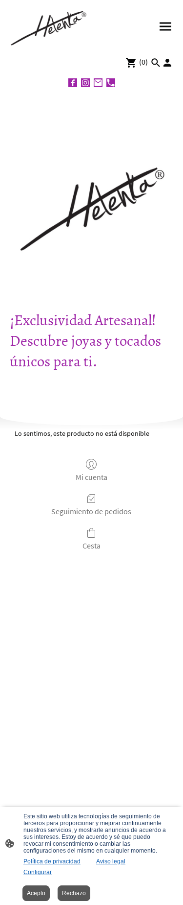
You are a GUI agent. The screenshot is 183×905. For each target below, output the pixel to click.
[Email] (98, 82)
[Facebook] (72, 82)
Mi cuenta (91, 477)
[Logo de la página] (50, 26)
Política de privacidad (52, 861)
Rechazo (74, 893)
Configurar (37, 872)
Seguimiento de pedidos (91, 511)
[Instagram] (85, 82)
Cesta (91, 545)
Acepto (36, 893)
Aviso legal (110, 861)
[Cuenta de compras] (167, 63)
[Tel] (110, 82)
